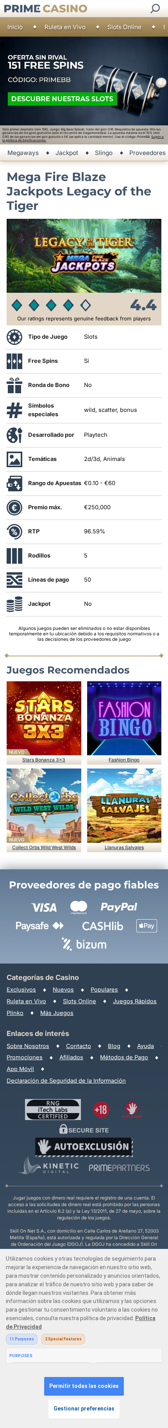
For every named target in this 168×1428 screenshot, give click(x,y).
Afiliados (71, 1057)
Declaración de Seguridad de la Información (66, 1080)
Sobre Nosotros (28, 1046)
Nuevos (63, 989)
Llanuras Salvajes (124, 847)
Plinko (15, 1012)
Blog (114, 1046)
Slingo (104, 153)
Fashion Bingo (124, 760)
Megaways (23, 153)
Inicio (15, 27)
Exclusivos (21, 989)
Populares (104, 989)
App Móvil (20, 1069)
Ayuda (145, 1046)
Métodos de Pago (124, 1057)
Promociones (25, 1057)
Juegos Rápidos (135, 1001)
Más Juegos (56, 1012)
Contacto (78, 1046)
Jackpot (66, 153)
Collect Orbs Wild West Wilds (44, 847)
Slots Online (124, 27)
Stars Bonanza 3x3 (43, 760)
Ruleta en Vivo (65, 27)
